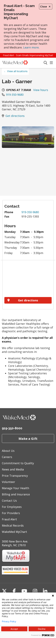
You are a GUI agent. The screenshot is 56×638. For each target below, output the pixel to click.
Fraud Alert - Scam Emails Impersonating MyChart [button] (28, 55)
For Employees (12, 507)
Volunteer (8, 482)
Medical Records (13, 525)
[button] (52, 63)
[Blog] (15, 573)
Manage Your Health (15, 488)
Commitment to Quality (18, 463)
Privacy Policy (9, 621)
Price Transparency (15, 475)
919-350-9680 (14, 94)
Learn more (31, 47)
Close (43, 6)
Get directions (15, 116)
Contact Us (9, 500)
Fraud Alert (9, 519)
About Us (8, 451)
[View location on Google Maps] (28, 279)
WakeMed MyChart (14, 532)
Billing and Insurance (16, 494)
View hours (40, 90)
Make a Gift (28, 438)
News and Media (13, 469)
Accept (14, 629)
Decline (41, 629)
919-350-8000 (12, 428)
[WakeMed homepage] (23, 63)
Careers (7, 457)
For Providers (11, 513)
